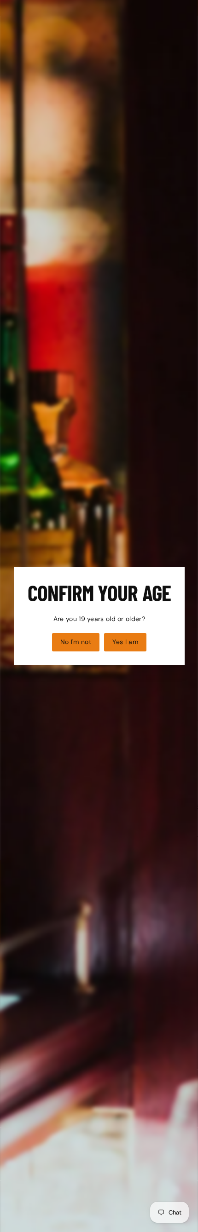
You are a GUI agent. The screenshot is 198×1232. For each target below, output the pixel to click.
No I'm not (75, 642)
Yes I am (125, 642)
